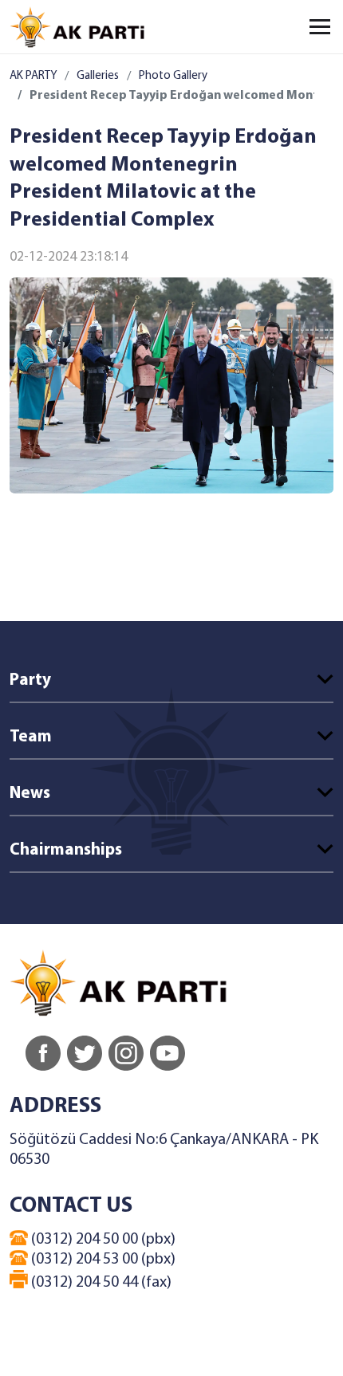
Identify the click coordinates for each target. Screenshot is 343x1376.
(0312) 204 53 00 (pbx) (101, 1260)
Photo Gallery (173, 76)
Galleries (98, 76)
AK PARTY (33, 76)
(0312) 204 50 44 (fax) (100, 1283)
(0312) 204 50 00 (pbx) (101, 1240)
